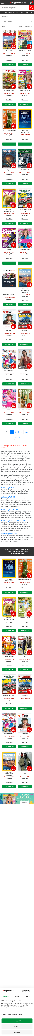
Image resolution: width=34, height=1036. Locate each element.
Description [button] (5, 17)
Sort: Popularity (25, 26)
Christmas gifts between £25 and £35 (13, 521)
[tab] (17, 16)
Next (26, 432)
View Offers (9, 60)
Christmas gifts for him (8, 497)
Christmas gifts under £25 (9, 510)
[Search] (31, 7)
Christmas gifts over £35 (9, 534)
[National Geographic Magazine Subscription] (25, 119)
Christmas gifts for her (8, 488)
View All (18, 438)
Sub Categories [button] (6, 21)
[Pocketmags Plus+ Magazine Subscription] (9, 277)
